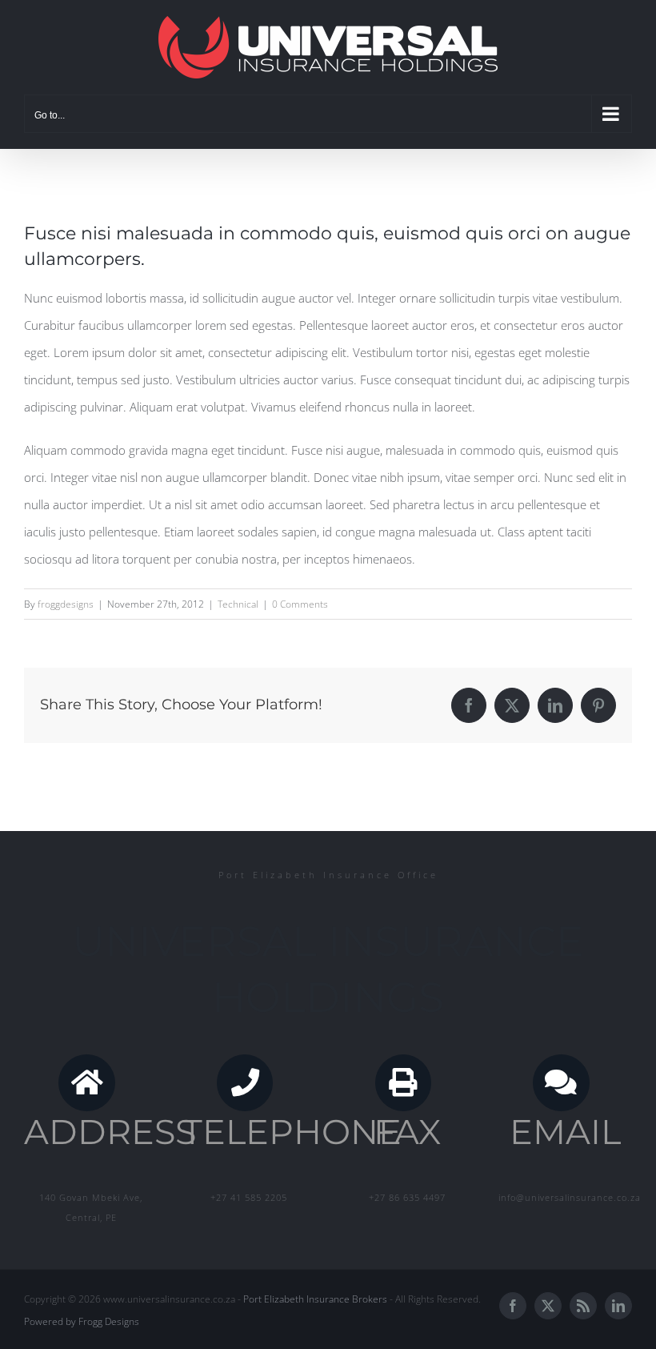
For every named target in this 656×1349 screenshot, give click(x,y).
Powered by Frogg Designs (81, 1321)
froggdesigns (66, 604)
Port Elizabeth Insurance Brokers (315, 1299)
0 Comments (300, 604)
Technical (238, 604)
